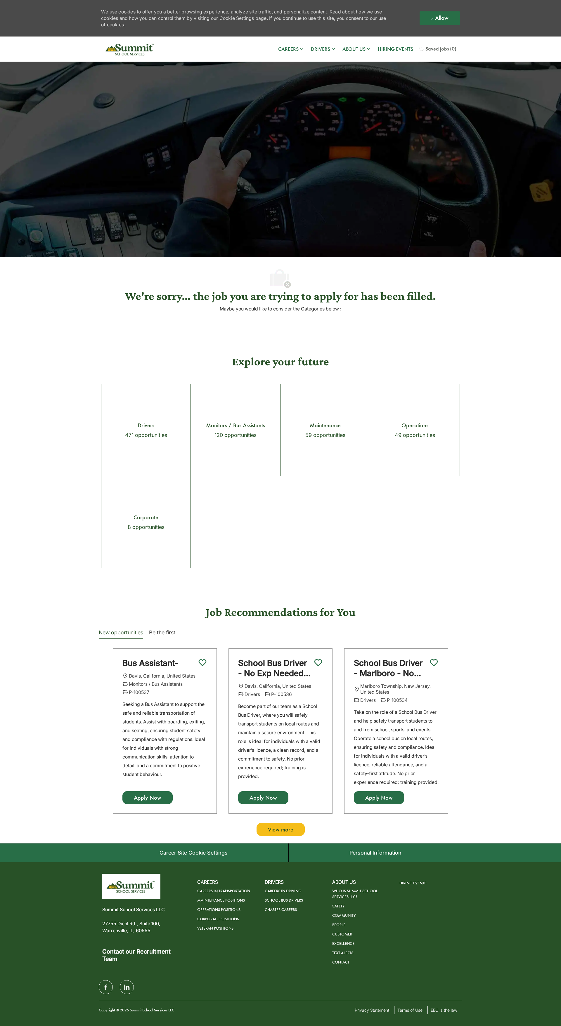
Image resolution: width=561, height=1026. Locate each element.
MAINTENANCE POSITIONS (221, 900)
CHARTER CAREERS (281, 909)
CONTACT (340, 962)
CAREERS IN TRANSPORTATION (223, 890)
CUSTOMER (342, 934)
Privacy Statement (372, 1010)
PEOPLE (338, 924)
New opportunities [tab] (121, 632)
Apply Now (147, 797)
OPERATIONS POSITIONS (218, 909)
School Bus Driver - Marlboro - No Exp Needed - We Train (388, 668)
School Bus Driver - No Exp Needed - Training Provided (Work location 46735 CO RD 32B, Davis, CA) (274, 668)
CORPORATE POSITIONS (218, 918)
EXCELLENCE (343, 943)
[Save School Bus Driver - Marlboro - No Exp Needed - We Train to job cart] (434, 662)
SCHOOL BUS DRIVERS (284, 900)
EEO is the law (444, 1010)
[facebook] (106, 987)
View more (280, 829)
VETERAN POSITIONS (215, 928)
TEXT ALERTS (342, 952)
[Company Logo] (130, 49)
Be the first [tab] (162, 632)
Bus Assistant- (150, 663)
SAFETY (338, 906)
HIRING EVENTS (395, 49)
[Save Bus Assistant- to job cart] (202, 662)
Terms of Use (410, 1010)
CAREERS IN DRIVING (283, 890)
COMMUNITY (344, 915)
